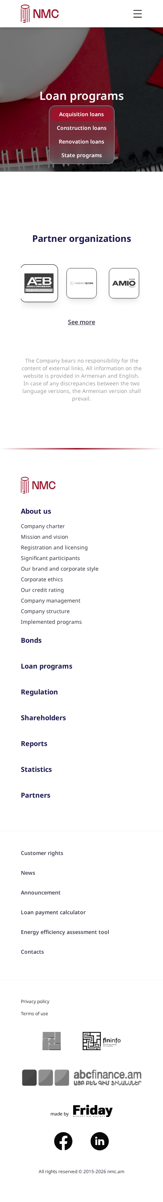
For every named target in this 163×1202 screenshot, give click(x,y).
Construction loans (82, 127)
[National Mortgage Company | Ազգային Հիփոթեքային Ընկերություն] (40, 14)
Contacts (32, 951)
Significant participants (50, 558)
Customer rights (42, 853)
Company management (50, 600)
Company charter (43, 526)
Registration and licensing (54, 547)
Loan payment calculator (53, 912)
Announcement (41, 892)
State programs (81, 155)
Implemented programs (51, 621)
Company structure (45, 611)
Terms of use (34, 1014)
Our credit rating (42, 589)
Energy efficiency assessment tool (65, 931)
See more (81, 322)
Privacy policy (35, 1002)
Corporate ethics (42, 579)
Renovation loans (81, 141)
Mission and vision (44, 536)
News (28, 872)
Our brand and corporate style (60, 568)
